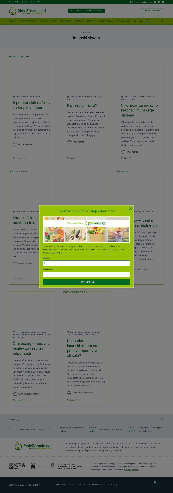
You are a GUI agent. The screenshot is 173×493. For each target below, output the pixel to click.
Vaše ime (46, 258)
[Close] (130, 208)
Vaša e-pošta (48, 269)
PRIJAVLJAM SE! (86, 282)
